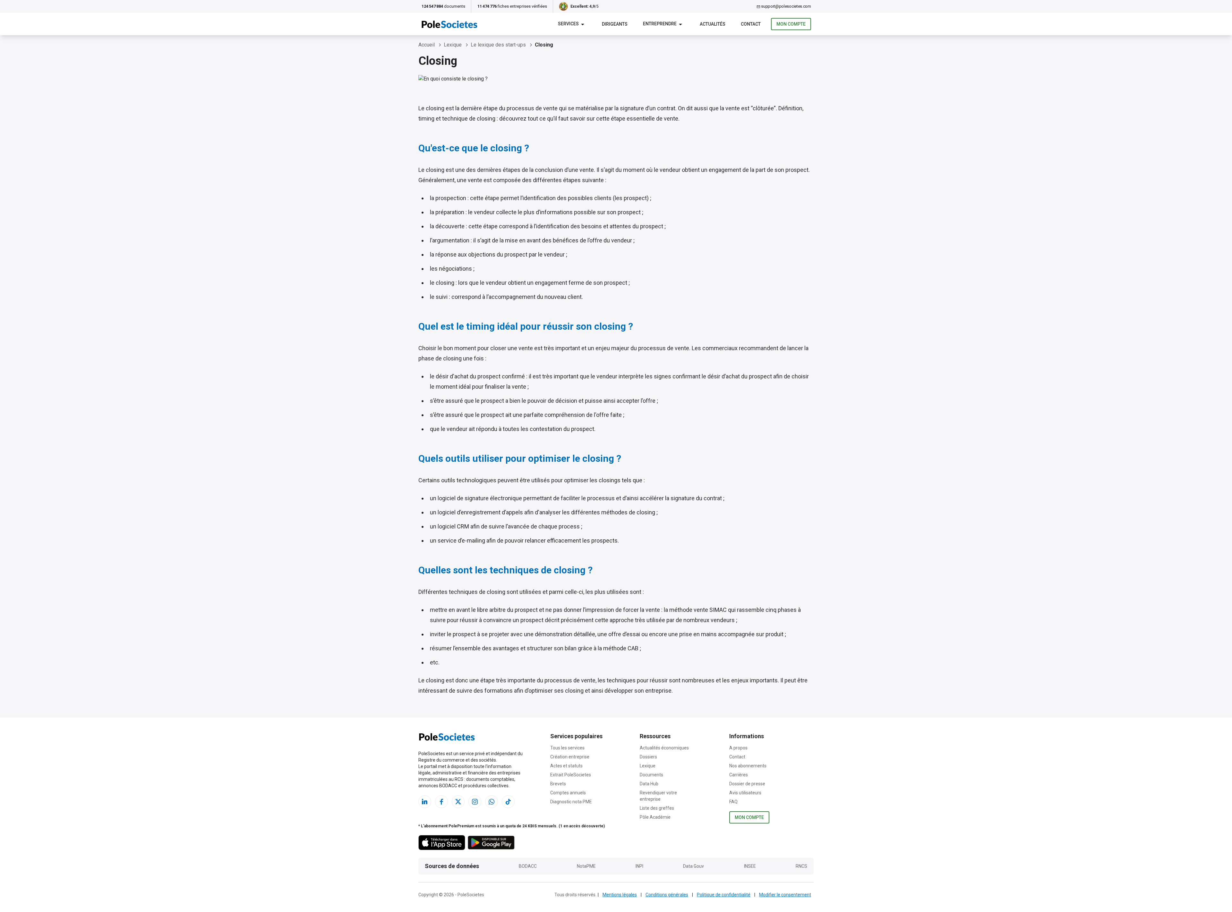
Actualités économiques (664, 747)
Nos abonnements (747, 765)
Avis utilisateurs (745, 792)
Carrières (738, 774)
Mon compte (791, 24)
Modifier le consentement (785, 894)
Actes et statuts (566, 765)
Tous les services (567, 747)
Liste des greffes (657, 808)
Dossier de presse (747, 783)
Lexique (647, 765)
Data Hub (649, 783)
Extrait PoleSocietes (570, 774)
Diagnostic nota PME (571, 801)
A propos (738, 747)
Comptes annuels (568, 792)
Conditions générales (667, 894)
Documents (651, 774)
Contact (737, 756)
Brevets (558, 783)
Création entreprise (569, 756)
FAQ (733, 801)
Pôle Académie (655, 817)
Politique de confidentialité (723, 894)
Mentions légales (620, 894)
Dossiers (648, 756)
